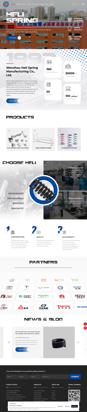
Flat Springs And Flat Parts (41, 399)
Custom (42, 4)
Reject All (67, 406)
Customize (60, 406)
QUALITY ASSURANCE (75, 198)
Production (35, 4)
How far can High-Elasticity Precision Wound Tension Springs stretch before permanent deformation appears (27, 333)
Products (18, 4)
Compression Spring (39, 390)
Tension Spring (38, 392)
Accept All (74, 406)
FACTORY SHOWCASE (75, 168)
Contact (51, 4)
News (46, 4)
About (24, 4)
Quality (29, 4)
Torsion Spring (37, 394)
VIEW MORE (12, 101)
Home (13, 4)
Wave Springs (37, 396)
